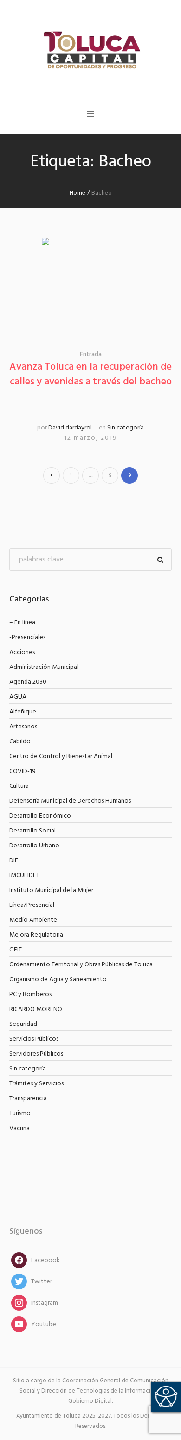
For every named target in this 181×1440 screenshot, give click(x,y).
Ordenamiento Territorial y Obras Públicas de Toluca (81, 964)
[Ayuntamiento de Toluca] (90, 49)
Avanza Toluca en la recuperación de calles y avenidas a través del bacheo (90, 374)
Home (77, 193)
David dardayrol (70, 428)
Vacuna (19, 1128)
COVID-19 (22, 771)
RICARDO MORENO (35, 1009)
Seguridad (23, 1024)
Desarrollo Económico (40, 816)
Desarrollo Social (32, 831)
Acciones (22, 652)
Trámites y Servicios (36, 1083)
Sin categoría (125, 428)
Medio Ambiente (33, 920)
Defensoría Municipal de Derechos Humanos (70, 801)
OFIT (15, 950)
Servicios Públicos (33, 1039)
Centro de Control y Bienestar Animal (60, 756)
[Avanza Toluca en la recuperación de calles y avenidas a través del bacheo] (90, 287)
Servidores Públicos (36, 1054)
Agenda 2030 (27, 682)
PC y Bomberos (30, 994)
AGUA (17, 697)
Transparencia (28, 1098)
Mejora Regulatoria (36, 935)
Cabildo (20, 741)
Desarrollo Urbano (34, 845)
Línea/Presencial (31, 905)
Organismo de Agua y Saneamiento (58, 979)
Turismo (20, 1113)
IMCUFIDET (24, 875)
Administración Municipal (43, 667)
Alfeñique (22, 712)
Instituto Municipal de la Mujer (51, 890)
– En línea (22, 622)
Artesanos (23, 726)
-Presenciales (27, 637)
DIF (13, 860)
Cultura (19, 786)
